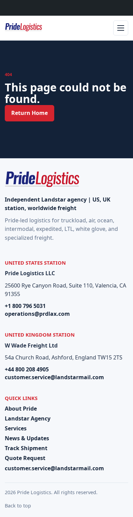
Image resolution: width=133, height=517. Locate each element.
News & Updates (27, 438)
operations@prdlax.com (37, 313)
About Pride (21, 408)
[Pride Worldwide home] (23, 27)
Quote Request (25, 458)
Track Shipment (26, 448)
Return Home (29, 113)
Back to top (18, 505)
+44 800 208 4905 (27, 369)
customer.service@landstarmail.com (54, 377)
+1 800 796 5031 (25, 306)
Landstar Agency (27, 418)
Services (16, 428)
